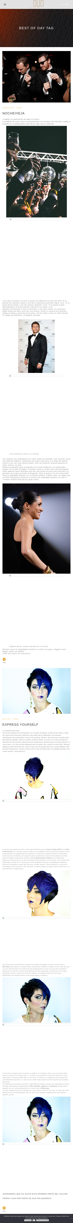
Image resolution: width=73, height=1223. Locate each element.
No (34, 1220)
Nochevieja (13, 113)
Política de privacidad (42, 1220)
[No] (71, 1218)
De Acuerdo (28, 1220)
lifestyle (20, 107)
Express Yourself (20, 724)
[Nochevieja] (36, 77)
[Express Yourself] (36, 691)
